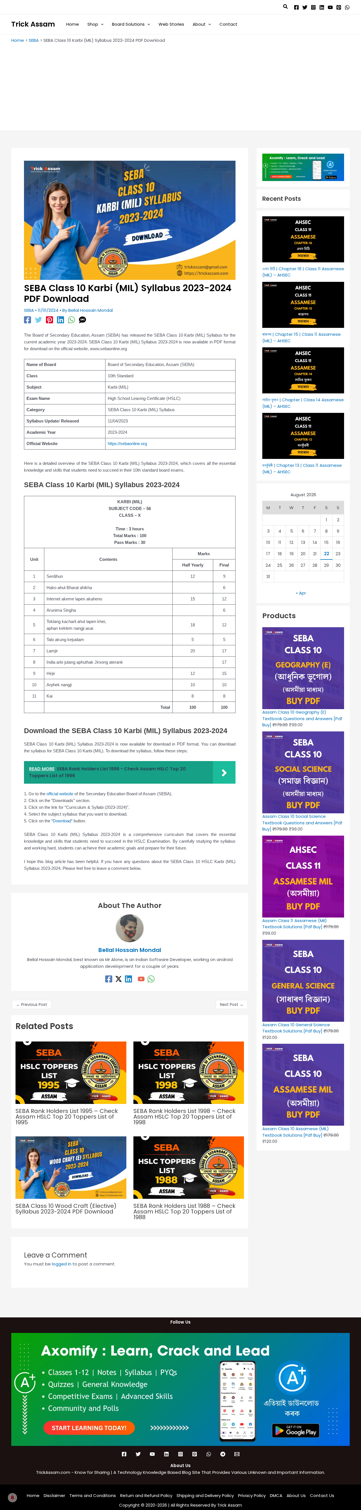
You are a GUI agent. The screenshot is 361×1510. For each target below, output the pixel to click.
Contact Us (322, 1495)
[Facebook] (296, 7)
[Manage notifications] (12, 1497)
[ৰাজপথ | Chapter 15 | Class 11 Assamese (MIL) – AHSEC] (303, 305)
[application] (101, 24)
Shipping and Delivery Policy (205, 1495)
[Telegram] (222, 1454)
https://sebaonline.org (127, 443)
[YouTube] (330, 7)
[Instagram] (313, 7)
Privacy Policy (252, 1495)
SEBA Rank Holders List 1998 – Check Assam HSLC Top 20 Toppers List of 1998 (184, 1116)
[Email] (237, 1454)
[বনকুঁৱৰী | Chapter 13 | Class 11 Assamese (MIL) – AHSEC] (303, 436)
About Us (296, 1495)
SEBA (29, 310)
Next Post (231, 1004)
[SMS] (82, 319)
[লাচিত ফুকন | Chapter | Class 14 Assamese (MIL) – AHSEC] (303, 370)
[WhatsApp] (347, 7)
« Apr (301, 593)
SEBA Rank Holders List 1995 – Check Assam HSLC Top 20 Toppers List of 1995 (67, 1116)
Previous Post (31, 1004)
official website (59, 793)
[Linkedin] (321, 7)
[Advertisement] (180, 85)
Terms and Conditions (92, 1495)
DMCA (276, 1495)
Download (62, 820)
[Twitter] (304, 7)
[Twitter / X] (118, 978)
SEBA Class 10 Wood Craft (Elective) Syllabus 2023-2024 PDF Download (66, 1208)
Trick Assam (33, 24)
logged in (61, 1264)
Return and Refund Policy (146, 1495)
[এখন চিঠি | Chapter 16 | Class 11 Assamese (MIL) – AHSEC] (303, 239)
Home (33, 1495)
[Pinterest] (338, 7)
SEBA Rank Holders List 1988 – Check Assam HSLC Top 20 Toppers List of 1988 (184, 1211)
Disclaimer (54, 1495)
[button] (285, 7)
